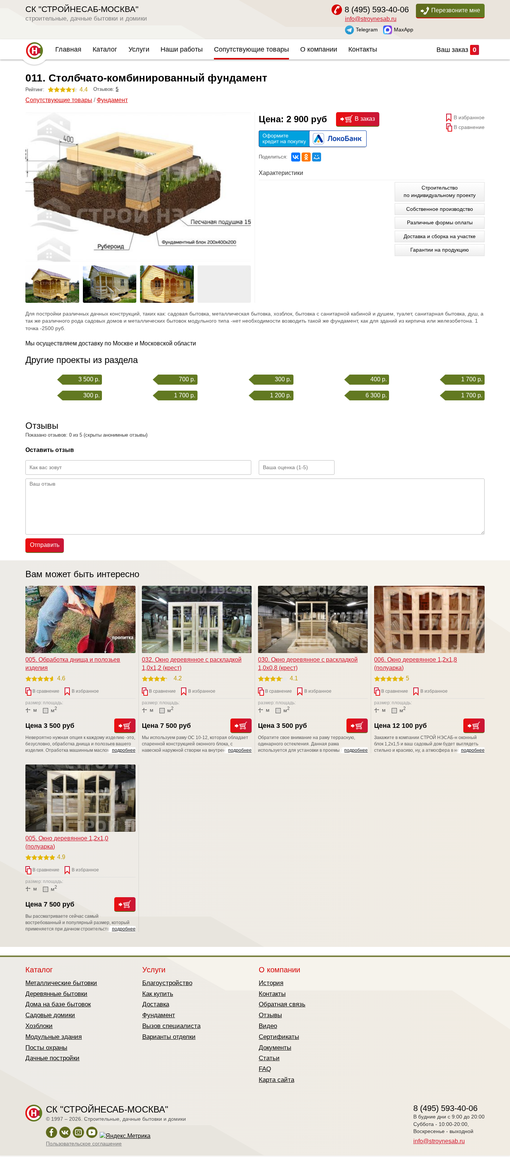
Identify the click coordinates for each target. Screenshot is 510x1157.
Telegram (367, 29)
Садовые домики (50, 1015)
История (271, 983)
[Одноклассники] (306, 157)
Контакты (362, 49)
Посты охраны (46, 1047)
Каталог (105, 49)
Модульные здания (53, 1036)
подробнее (124, 750)
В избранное (468, 117)
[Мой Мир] (316, 157)
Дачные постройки (52, 1058)
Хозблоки (39, 1026)
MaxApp (403, 29)
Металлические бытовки (61, 983)
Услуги (138, 49)
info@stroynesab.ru (371, 19)
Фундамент (112, 100)
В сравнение (468, 127)
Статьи (269, 1058)
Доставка (155, 1004)
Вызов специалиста (171, 1026)
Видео (268, 1026)
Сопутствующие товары (251, 49)
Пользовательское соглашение (84, 1144)
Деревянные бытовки (56, 993)
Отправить (44, 545)
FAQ (265, 1069)
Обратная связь (282, 1004)
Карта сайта (276, 1079)
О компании (318, 49)
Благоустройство (167, 983)
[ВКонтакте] (295, 157)
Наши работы (182, 49)
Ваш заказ (456, 49)
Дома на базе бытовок (58, 1004)
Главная (68, 49)
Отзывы (270, 1015)
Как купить (157, 993)
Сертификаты (279, 1036)
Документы (275, 1047)
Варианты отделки (169, 1036)
